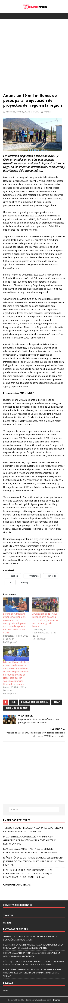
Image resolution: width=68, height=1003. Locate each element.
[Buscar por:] (34, 809)
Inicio (5, 990)
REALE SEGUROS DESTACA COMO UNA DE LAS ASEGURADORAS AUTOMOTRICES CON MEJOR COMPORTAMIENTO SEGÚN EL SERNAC (27, 873)
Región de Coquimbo (17, 708)
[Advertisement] (34, 57)
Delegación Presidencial (34, 702)
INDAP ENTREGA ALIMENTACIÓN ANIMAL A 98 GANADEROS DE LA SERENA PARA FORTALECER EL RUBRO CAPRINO (30, 840)
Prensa (47, 111)
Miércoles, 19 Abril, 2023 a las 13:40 (22, 111)
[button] (63, 16)
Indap (57, 702)
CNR (13, 702)
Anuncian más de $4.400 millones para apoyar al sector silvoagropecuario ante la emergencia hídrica (45, 620)
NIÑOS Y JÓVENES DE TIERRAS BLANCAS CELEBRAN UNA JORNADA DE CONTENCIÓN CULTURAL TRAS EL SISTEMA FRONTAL (33, 861)
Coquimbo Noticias (17, 884)
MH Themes (54, 1000)
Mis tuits (7, 922)
